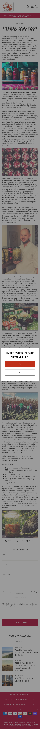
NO (20, 372)
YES (20, 364)
